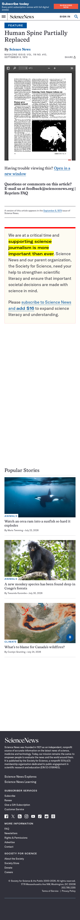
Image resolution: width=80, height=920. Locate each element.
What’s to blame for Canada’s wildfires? (34, 647)
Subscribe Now (66, 6)
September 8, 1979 (52, 210)
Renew (8, 800)
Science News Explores (20, 776)
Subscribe (9, 795)
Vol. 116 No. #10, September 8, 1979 (25, 56)
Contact (8, 846)
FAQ (6, 828)
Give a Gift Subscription (17, 804)
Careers (8, 872)
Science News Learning (20, 782)
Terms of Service (50, 891)
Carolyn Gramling (16, 651)
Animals (10, 516)
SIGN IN (65, 16)
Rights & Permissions (16, 837)
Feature (15, 25)
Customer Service (14, 809)
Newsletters (10, 833)
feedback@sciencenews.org (50, 189)
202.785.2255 (68, 887)
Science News (20, 49)
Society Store (11, 863)
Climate (10, 641)
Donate (8, 867)
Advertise (9, 842)
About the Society (14, 858)
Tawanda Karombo (17, 593)
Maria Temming (15, 530)
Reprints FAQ (16, 193)
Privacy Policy (69, 891)
